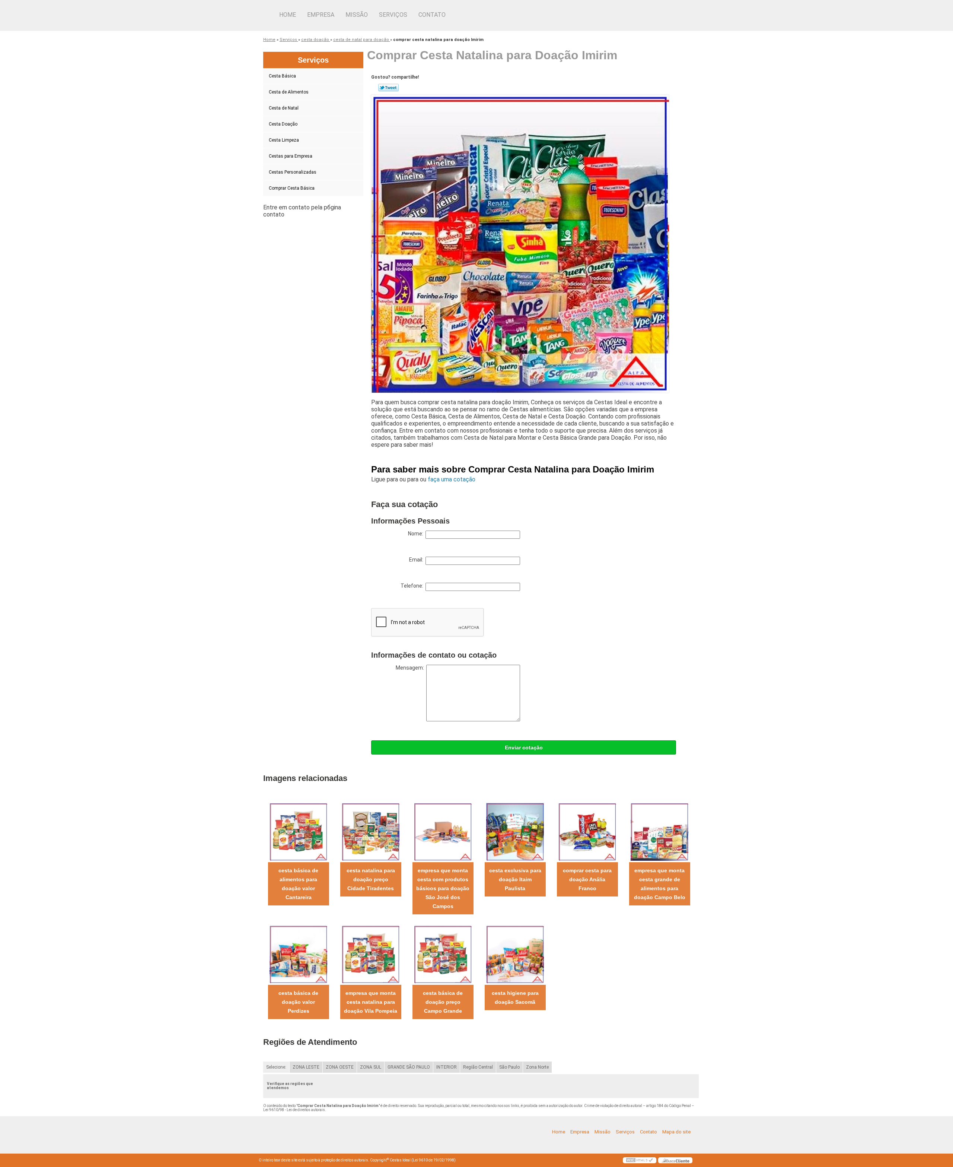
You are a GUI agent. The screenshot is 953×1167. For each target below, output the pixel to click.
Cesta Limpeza (284, 140)
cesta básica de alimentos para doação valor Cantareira (298, 883)
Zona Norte (537, 1067)
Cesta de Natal (284, 108)
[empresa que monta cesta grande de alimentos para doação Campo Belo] (659, 831)
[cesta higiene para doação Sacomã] (515, 954)
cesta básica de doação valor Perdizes (298, 1002)
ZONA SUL (370, 1067)
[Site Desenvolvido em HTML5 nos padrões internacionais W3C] (639, 1160)
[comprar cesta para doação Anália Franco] (587, 831)
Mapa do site (676, 1132)
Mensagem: (411, 668)
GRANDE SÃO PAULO (409, 1067)
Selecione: (276, 1067)
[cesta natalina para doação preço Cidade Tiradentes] (370, 831)
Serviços (393, 14)
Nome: (416, 534)
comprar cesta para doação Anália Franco (587, 879)
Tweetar (388, 87)
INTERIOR (446, 1067)
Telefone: (413, 586)
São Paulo (509, 1067)
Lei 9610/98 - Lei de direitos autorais (294, 1110)
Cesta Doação (283, 124)
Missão (356, 14)
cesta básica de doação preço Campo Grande (443, 1002)
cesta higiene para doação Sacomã (515, 997)
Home (287, 14)
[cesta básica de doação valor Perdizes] (298, 954)
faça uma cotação (451, 479)
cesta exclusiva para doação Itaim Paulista (515, 879)
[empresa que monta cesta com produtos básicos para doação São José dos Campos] (442, 831)
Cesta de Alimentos (289, 92)
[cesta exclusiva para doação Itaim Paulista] (515, 831)
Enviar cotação (524, 747)
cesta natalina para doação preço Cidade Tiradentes (371, 879)
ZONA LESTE (306, 1067)
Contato (432, 14)
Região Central (478, 1067)
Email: (417, 560)
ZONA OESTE (340, 1067)
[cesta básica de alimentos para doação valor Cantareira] (298, 831)
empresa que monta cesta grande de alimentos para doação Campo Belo (659, 883)
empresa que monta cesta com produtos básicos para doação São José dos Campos (442, 888)
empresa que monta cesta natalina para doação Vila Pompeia (370, 1002)
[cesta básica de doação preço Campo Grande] (442, 954)
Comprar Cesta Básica (292, 188)
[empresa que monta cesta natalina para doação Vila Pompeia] (370, 954)
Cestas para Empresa (290, 156)
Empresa (320, 14)
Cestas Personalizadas (292, 172)
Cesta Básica (282, 76)
